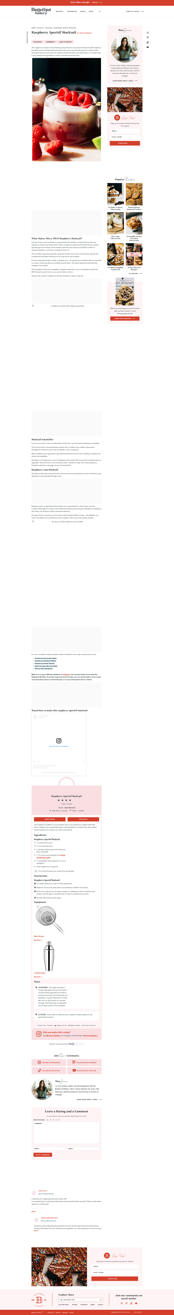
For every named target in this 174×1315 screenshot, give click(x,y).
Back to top (36, 1312)
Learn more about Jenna (87, 1099)
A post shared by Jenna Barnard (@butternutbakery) (59, 772)
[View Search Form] (99, 11)
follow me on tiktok (51, 1070)
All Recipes (133, 273)
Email (71, 1148)
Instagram (66, 674)
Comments (50, 42)
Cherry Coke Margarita (44, 669)
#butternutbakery (90, 1036)
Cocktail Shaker (39, 973)
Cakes (100, 1304)
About (83, 11)
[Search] (101, 1299)
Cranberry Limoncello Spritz (46, 658)
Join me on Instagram (51, 1062)
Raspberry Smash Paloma (45, 663)
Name (37, 1148)
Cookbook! (72, 11)
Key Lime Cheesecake (116, 237)
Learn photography (123, 318)
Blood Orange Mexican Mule (46, 666)
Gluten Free (64, 1304)
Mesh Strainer (39, 936)
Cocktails (48, 28)
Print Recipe (50, 819)
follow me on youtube (86, 1070)
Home (34, 28)
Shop (91, 11)
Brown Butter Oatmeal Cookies (134, 208)
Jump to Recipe (65, 42)
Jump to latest (133, 11)
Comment (38, 1123)
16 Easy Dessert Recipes (134, 268)
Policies (114, 1312)
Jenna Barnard (85, 33)
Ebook (65, 1312)
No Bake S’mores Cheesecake (115, 208)
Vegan (74, 1304)
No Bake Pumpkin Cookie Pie (115, 268)
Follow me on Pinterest (86, 1062)
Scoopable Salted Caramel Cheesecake (134, 238)
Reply (34, 1211)
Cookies (84, 1304)
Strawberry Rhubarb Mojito (45, 661)
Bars (93, 1304)
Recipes (40, 28)
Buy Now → (38, 940)
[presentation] (115, 194)
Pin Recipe (38, 42)
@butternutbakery (53, 1036)
